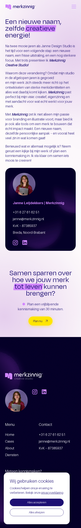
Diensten (11, 455)
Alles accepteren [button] (36, 502)
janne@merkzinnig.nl (28, 219)
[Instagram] (15, 243)
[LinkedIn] (24, 242)
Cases (9, 441)
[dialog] (37, 498)
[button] (74, 6)
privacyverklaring (52, 493)
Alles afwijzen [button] (37, 512)
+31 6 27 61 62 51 (26, 212)
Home (9, 435)
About (9, 448)
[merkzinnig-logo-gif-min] (20, 7)
